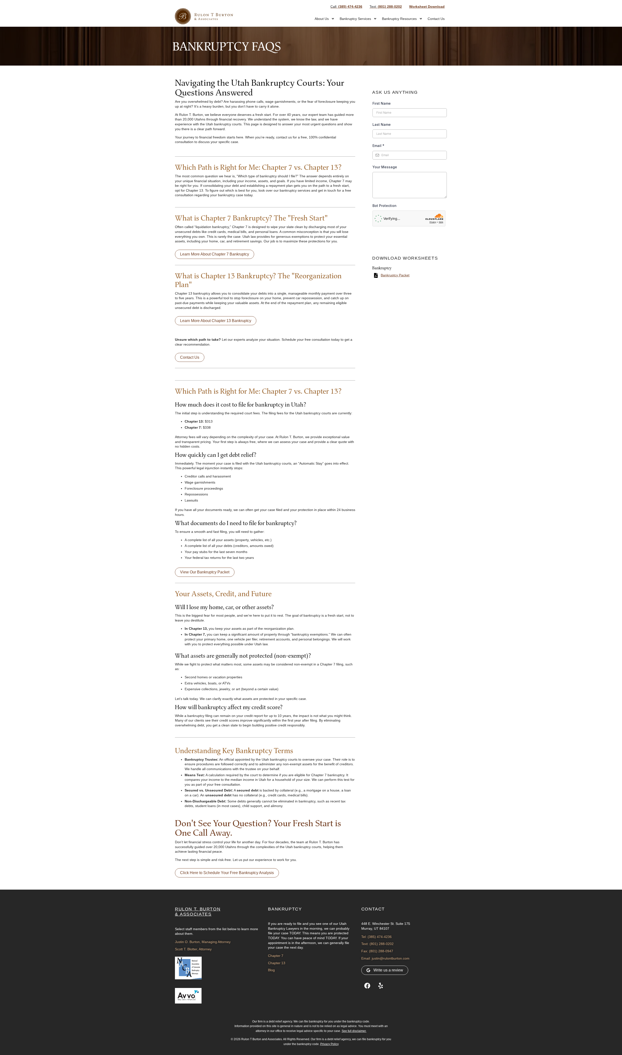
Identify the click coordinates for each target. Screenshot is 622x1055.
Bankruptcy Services (355, 19)
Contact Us (436, 19)
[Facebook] (367, 986)
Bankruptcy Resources (399, 19)
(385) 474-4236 (346, 7)
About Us (322, 19)
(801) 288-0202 (386, 7)
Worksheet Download (427, 7)
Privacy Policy (329, 1044)
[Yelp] (381, 986)
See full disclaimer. (354, 1031)
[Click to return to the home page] (204, 16)
